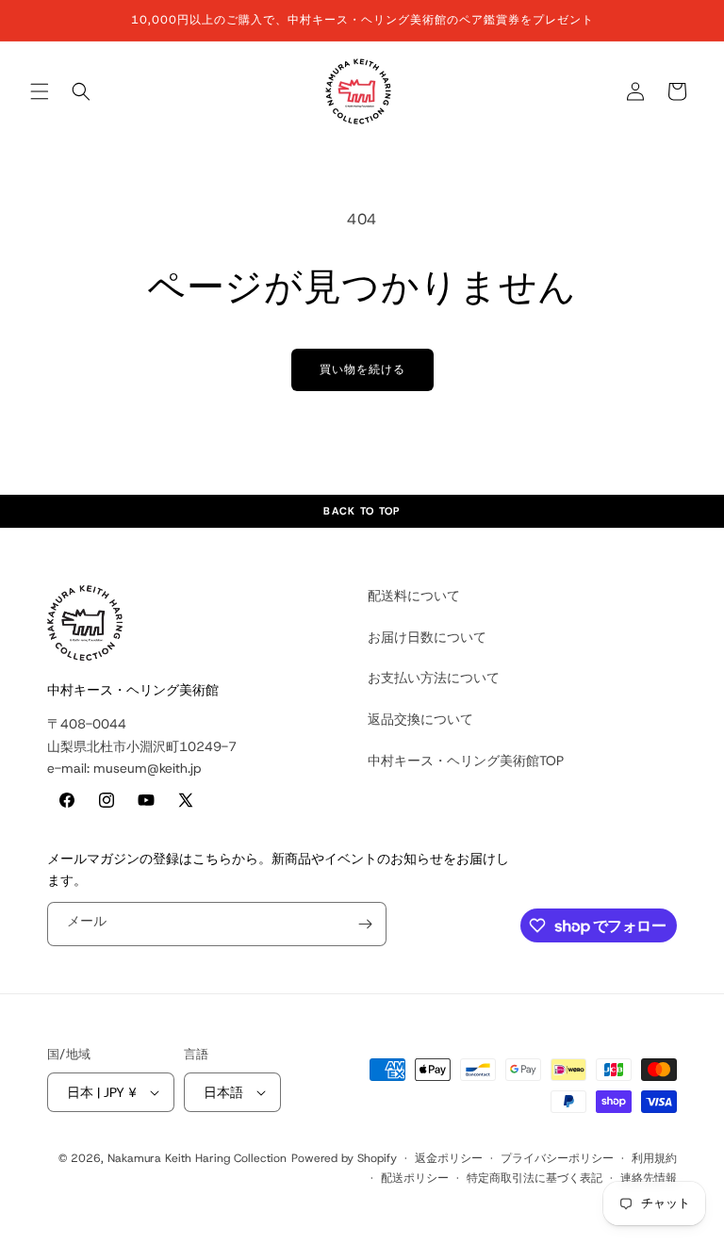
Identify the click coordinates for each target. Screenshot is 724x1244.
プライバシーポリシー (557, 1158)
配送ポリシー (415, 1178)
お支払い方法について (434, 677)
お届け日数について (427, 637)
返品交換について (420, 719)
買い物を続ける (362, 369)
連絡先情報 (648, 1178)
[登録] (365, 924)
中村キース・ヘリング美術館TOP (466, 760)
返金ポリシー (449, 1158)
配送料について (414, 595)
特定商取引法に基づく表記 (534, 1178)
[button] (39, 91)
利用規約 (654, 1158)
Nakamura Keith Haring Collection (197, 1158)
